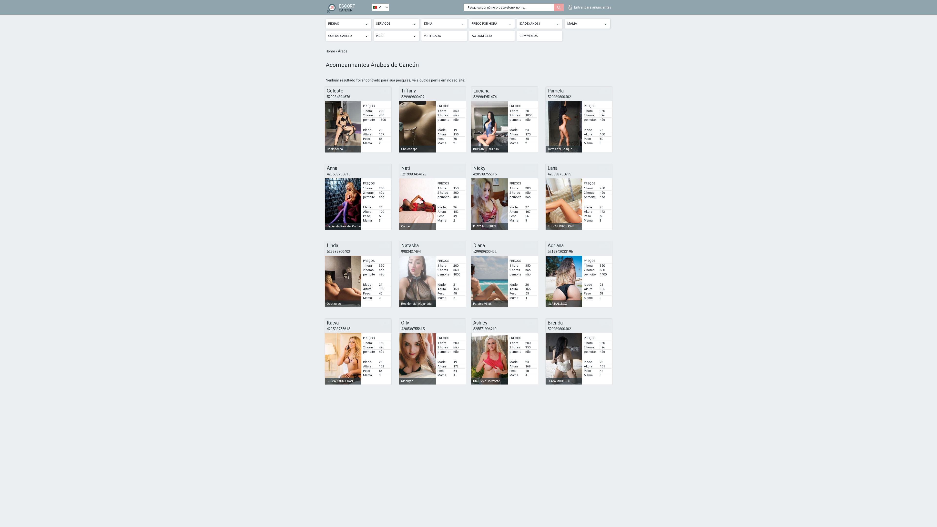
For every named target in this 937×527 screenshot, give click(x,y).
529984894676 (338, 97)
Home (331, 51)
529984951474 (485, 97)
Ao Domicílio (482, 36)
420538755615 (338, 174)
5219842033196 (560, 251)
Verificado (432, 36)
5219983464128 (414, 174)
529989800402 (413, 97)
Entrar (592, 7)
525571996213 (485, 329)
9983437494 (411, 251)
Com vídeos (528, 36)
